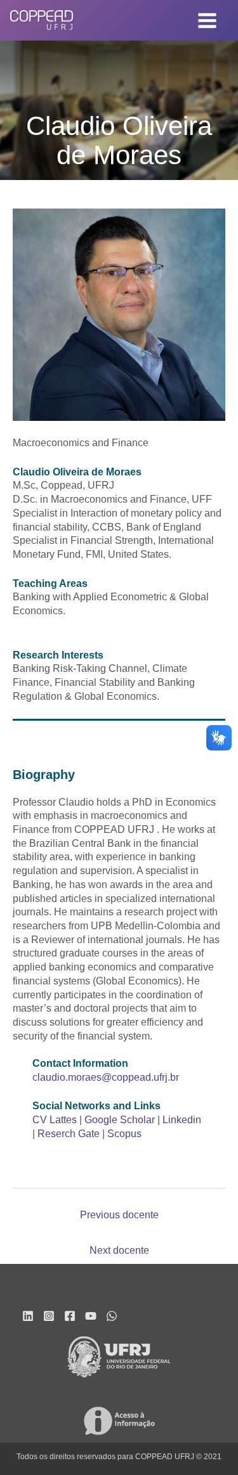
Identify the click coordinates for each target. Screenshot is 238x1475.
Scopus (124, 1133)
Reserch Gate (68, 1133)
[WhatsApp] (111, 1316)
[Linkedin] (28, 1316)
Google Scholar (119, 1119)
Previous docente (119, 1214)
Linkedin (181, 1119)
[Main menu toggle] (207, 20)
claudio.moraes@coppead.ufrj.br (105, 1077)
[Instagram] (49, 1316)
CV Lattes (54, 1119)
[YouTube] (90, 1316)
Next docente (119, 1250)
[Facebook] (70, 1316)
